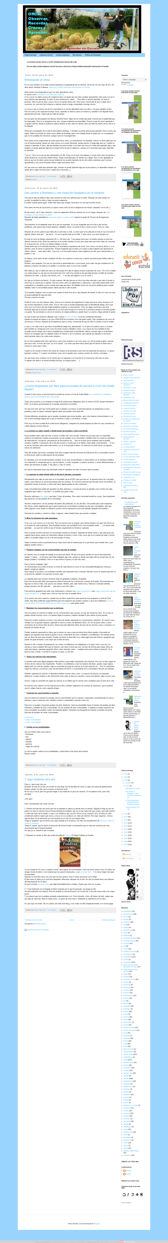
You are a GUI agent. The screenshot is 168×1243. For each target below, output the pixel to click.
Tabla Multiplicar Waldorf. (137, 599)
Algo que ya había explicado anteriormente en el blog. (69, 87)
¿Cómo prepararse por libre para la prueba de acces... (132, 802)
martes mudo (128, 1054)
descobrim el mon (129, 416)
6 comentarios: (52, 176)
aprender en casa (129, 388)
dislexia (126, 977)
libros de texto (128, 1049)
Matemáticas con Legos (137, 698)
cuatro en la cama (129, 411)
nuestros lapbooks (62, 55)
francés (126, 1003)
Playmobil (126, 1094)
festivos (126, 998)
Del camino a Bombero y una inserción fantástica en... (133, 794)
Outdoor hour (128, 1086)
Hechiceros (127, 444)
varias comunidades (33, 720)
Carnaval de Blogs (130, 938)
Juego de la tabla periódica (137, 673)
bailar (125, 933)
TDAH (125, 1135)
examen (126, 993)
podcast (126, 1097)
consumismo (127, 954)
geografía (126, 1006)
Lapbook (126, 1036)
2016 (126, 820)
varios (125, 1143)
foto (124, 1001)
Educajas (126, 987)
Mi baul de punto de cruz (132, 472)
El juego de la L (137, 649)
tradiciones (127, 1140)
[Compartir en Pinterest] (71, 176)
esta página (44, 496)
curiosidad (127, 962)
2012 (126, 832)
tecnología (127, 1137)
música (125, 1065)
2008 (126, 844)
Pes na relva (127, 483)
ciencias (126, 943)
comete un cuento (129, 951)
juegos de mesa (129, 1027)
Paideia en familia (129, 480)
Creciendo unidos (129, 405)
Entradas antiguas (108, 920)
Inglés (125, 1019)
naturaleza (127, 1068)
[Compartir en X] (66, 176)
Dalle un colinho (129, 414)
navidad (126, 1070)
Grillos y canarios (129, 441)
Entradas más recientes (33, 920)
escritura (126, 990)
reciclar (126, 1111)
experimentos (128, 995)
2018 (126, 814)
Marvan (128, 1171)
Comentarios (129, 858)
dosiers (126, 982)
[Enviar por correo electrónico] (61, 176)
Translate (130, 85)
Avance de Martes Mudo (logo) (137, 725)
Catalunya (29, 717)
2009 (126, 841)
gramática (126, 1009)
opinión (126, 1078)
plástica (126, 1092)
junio (128, 786)
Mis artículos (77, 55)
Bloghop (126, 935)
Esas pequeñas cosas (131, 434)
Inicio (72, 920)
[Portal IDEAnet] (131, 307)
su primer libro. (86, 872)
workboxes (127, 1155)
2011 (126, 835)
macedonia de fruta (130, 462)
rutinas (125, 1124)
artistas (125, 927)
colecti (128, 1174)
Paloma (68, 835)
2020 (126, 777)
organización (128, 1081)
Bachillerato (127, 930)
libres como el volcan (130, 454)
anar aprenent (128, 380)
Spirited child (128, 1132)
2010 (126, 838)
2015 (126, 823)
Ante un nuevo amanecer (128, 384)
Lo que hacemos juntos (131, 457)
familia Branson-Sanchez (129, 438)
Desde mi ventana (129, 423)
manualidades (128, 1052)
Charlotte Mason (129, 941)
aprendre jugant (129, 390)
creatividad (127, 957)
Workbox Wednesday (131, 1151)
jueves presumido (129, 1030)
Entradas (127, 854)
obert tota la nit (128, 477)
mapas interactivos (83, 591)
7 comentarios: (52, 910)
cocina (125, 949)
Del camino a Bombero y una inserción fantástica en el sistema (64, 192)
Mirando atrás (128, 1062)
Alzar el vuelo (128, 375)
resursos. (126, 1119)
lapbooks (126, 1038)
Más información (129, 1241)
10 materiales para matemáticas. (131, 503)
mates (125, 1060)
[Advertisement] (129, 757)
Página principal (30, 55)
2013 (126, 829)
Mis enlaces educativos (131, 475)
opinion (126, 1076)
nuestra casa (128, 1073)
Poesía (125, 1100)
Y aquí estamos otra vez (40, 779)
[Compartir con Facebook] (68, 176)
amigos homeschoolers (131, 378)
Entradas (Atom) (40, 924)
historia (126, 1011)
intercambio (127, 1022)
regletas (126, 1116)
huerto (125, 1014)
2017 (126, 817)
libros (125, 1046)
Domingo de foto (129, 979)
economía (126, 985)
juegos (125, 1025)
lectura (125, 1041)
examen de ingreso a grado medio (61, 217)
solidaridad (127, 1127)
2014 (126, 826)
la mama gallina (129, 447)
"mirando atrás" (43, 884)
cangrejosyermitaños (130, 403)
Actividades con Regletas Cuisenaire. (137, 525)
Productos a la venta (130, 1105)
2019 (126, 780)
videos (125, 1145)
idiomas (34, 179)
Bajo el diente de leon (131, 400)
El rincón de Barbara (130, 429)
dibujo (125, 974)
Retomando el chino (37, 79)
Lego (125, 1044)
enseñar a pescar (129, 431)
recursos (126, 1113)
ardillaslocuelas (129, 397)
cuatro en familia (129, 408)
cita (124, 946)
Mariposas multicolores (131, 465)
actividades (127, 911)
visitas (125, 1148)
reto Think (126, 1121)
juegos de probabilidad (137, 550)
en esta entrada (71, 317)
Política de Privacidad (93, 55)
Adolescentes (36, 372)
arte (124, 925)
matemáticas (127, 1057)
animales (126, 922)
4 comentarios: (52, 765)
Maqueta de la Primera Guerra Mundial (137, 624)
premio (125, 1102)
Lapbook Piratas (137, 575)
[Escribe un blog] (63, 176)
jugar (125, 1033)
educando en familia (130, 426)
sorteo (125, 1129)
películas (126, 1089)
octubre (128, 783)
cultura (125, 959)
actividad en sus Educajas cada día (50, 95)
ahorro (125, 917)
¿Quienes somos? (46, 55)
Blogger (97, 1224)
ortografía (126, 1084)
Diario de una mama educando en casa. (130, 966)
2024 (126, 774)
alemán (126, 919)
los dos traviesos (129, 459)
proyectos (126, 1108)
